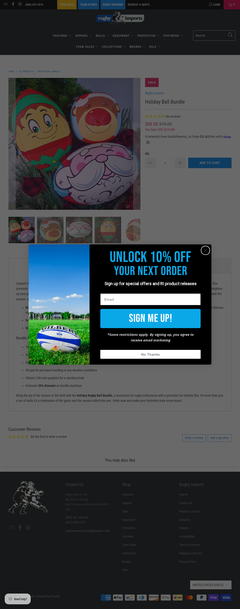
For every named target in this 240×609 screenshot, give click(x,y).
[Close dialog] (205, 250)
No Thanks (150, 354)
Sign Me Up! (150, 318)
